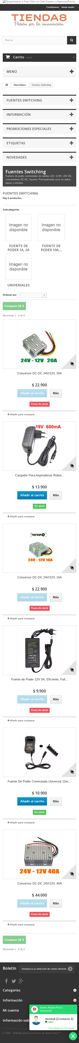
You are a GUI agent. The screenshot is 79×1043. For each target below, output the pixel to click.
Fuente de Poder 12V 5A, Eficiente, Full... (39, 679)
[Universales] (18, 266)
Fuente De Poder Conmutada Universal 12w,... (39, 781)
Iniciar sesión (68, 7)
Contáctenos (52, 7)
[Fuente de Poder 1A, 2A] (18, 227)
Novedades (16, 157)
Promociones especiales (28, 129)
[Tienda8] (39, 20)
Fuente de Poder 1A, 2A (18, 248)
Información (18, 114)
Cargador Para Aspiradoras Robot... (39, 475)
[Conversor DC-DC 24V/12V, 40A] (39, 854)
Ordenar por (10, 294)
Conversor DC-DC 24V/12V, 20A (39, 373)
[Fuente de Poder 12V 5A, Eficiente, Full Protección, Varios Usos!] (39, 650)
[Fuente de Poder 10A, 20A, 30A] (51, 227)
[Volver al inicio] (6, 85)
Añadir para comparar (22, 414)
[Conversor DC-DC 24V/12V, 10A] (39, 548)
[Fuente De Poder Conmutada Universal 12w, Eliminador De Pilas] (39, 752)
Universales (18, 285)
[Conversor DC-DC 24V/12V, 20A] (39, 344)
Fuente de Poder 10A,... (51, 248)
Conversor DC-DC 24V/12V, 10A (39, 577)
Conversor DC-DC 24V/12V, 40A (39, 883)
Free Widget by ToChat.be (61, 1028)
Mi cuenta (11, 1010)
